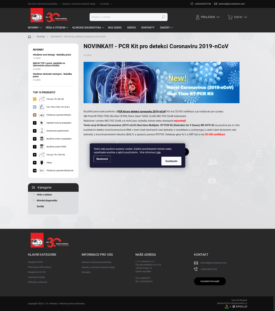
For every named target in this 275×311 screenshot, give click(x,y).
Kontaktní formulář (210, 281)
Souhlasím (171, 161)
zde (158, 152)
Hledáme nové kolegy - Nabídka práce (52, 54)
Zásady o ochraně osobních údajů (78, 4)
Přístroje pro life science (39, 267)
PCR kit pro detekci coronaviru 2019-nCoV (141, 111)
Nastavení (102, 158)
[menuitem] (35, 27)
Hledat (163, 17)
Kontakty (104, 4)
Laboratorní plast (36, 277)
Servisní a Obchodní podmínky (42, 4)
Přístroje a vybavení (37, 282)
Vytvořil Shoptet (239, 300)
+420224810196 (208, 269)
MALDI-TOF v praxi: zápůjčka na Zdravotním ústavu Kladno (49, 64)
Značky (40, 206)
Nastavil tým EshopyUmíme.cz (232, 303)
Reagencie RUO (35, 262)
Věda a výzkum (44, 194)
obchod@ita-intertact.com (213, 263)
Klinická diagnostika (47, 200)
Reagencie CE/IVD (37, 272)
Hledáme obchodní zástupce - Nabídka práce (52, 75)
